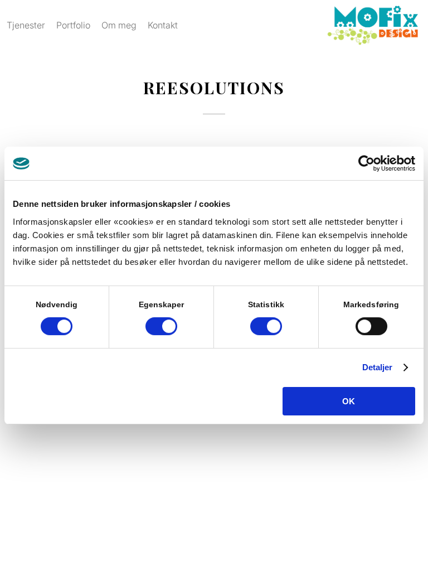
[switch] (161, 326)
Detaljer (377, 367)
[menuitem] (26, 25)
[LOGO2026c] (372, 25)
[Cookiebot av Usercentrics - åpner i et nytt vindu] (366, 163)
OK (348, 401)
